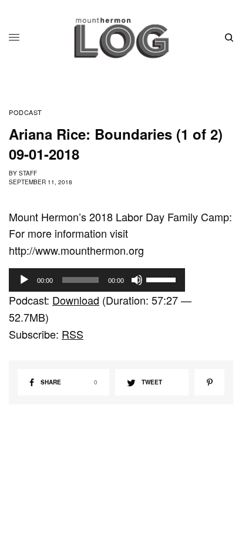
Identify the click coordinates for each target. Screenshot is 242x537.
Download (75, 300)
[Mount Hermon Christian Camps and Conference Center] (121, 37)
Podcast (25, 112)
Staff (28, 173)
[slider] (162, 278)
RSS (72, 334)
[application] (97, 280)
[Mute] (137, 280)
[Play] (24, 280)
